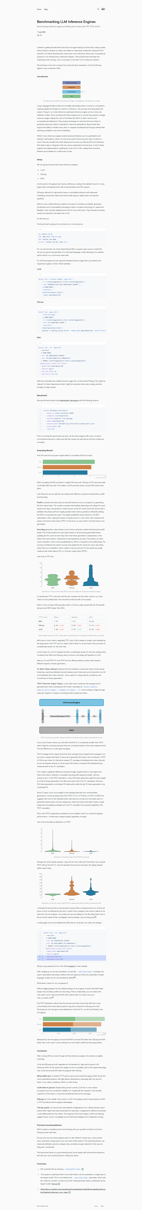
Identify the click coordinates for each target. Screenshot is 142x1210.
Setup (114, 18)
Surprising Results (118, 23)
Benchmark (116, 20)
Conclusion (116, 26)
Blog (46, 9)
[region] (71, 321)
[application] (71, 468)
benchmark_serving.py (69, 400)
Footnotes (115, 31)
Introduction (116, 15)
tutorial (71, 966)
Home (39, 9)
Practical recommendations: (121, 29)
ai (41, 35)
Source (54, 1184)
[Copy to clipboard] (103, 233)
